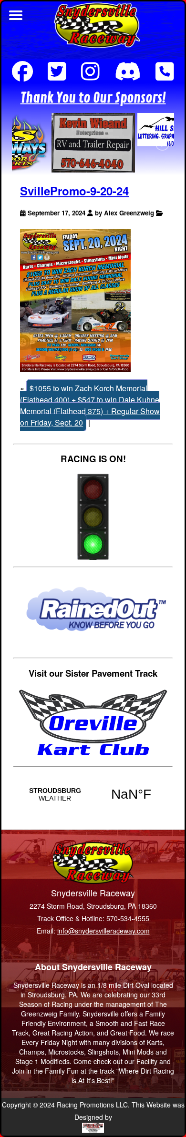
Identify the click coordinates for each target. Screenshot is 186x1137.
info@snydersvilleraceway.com (103, 930)
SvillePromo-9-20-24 (74, 191)
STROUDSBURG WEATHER (93, 794)
